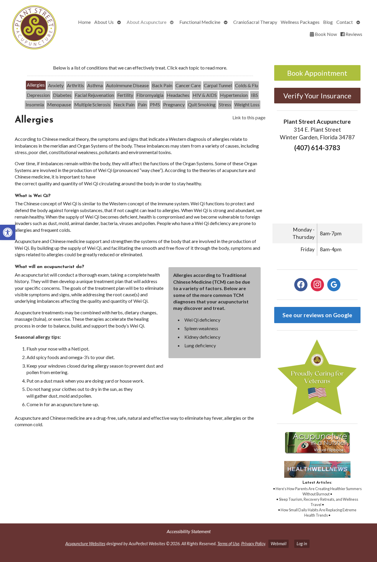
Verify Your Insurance (317, 95)
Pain (142, 104)
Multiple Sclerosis (92, 104)
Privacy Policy (253, 543)
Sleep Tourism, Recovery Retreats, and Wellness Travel (318, 502)
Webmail (278, 543)
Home (84, 22)
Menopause (59, 104)
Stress (225, 104)
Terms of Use (228, 543)
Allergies (36, 84)
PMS (155, 104)
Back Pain (162, 85)
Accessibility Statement (189, 531)
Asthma (95, 85)
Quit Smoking (202, 104)
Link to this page (248, 117)
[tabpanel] (140, 273)
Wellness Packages (300, 22)
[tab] (36, 85)
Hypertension (234, 95)
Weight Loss (246, 104)
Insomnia (35, 104)
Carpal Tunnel (218, 85)
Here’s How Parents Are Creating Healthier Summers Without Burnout (319, 491)
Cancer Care (188, 85)
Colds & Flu (246, 85)
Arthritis (75, 85)
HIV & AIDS (205, 95)
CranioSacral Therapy (255, 22)
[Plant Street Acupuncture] (33, 28)
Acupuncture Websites (85, 543)
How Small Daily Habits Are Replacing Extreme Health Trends (318, 513)
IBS (254, 95)
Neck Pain (124, 104)
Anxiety (56, 85)
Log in (302, 543)
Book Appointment (317, 73)
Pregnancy (174, 104)
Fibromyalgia (149, 95)
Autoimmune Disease (127, 85)
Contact (344, 22)
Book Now (325, 34)
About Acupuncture (146, 22)
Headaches (178, 95)
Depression (38, 95)
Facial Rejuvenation (94, 95)
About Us (104, 22)
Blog (328, 22)
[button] (7, 232)
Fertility (125, 95)
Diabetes (62, 95)
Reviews (353, 34)
